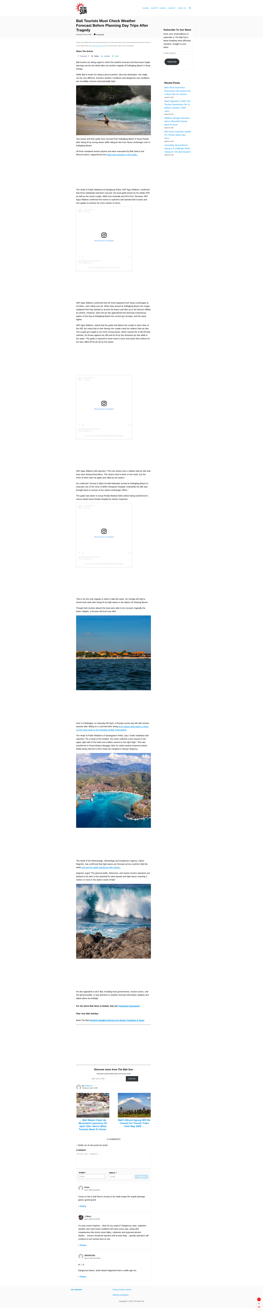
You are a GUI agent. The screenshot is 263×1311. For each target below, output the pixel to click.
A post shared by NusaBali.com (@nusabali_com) (104, 267)
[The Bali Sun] (88, 8)
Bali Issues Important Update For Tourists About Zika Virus (177, 134)
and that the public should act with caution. (101, 867)
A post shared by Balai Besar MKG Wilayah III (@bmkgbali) (104, 436)
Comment (81, 1150)
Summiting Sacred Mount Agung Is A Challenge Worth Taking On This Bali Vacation (177, 148)
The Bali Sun (88, 1086)
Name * (82, 1173)
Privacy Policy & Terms (122, 1290)
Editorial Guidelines (121, 1295)
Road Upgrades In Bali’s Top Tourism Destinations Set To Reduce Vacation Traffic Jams (177, 106)
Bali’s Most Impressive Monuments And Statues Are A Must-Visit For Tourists (177, 90)
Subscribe (132, 1079)
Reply (83, 1206)
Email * (113, 1173)
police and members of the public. (122, 154)
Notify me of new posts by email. (93, 1145)
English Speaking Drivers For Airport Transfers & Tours (117, 1020)
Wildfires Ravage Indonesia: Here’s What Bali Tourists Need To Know (177, 121)
